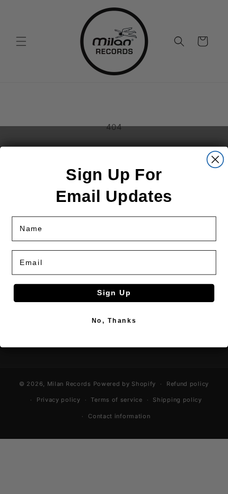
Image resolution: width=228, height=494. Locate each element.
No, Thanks (114, 320)
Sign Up (114, 293)
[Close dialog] (215, 159)
